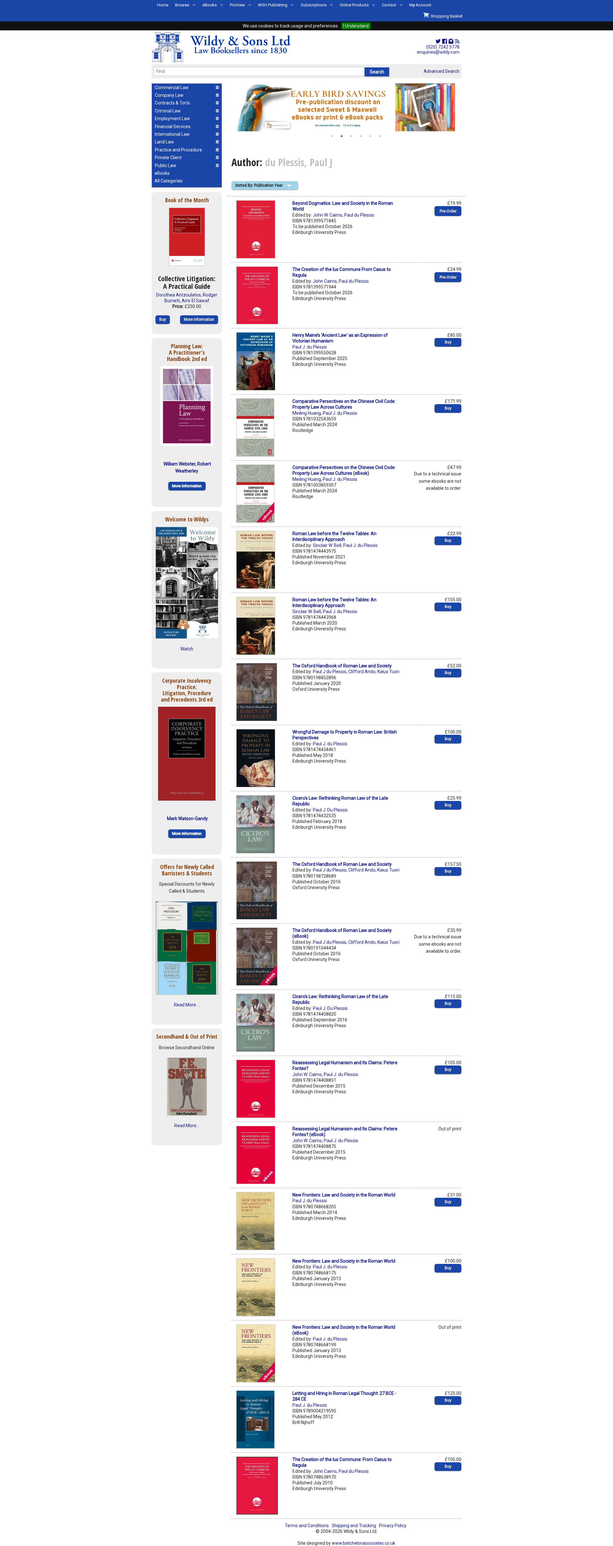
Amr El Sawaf (195, 300)
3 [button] (351, 136)
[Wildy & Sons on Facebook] (444, 41)
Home (162, 5)
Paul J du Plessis (329, 671)
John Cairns (325, 281)
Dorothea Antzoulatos (178, 294)
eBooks (209, 5)
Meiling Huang (306, 413)
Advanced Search (441, 71)
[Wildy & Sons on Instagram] (451, 41)
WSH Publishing (272, 5)
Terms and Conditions (307, 1525)
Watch (186, 648)
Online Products (354, 5)
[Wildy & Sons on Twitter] (438, 41)
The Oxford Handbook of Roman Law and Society (342, 665)
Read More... (186, 1125)
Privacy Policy (392, 1525)
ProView (237, 5)
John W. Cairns (327, 215)
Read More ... (187, 1004)
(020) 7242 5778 (442, 47)
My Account (420, 5)
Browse (182, 5)
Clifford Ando (361, 671)
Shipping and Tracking (354, 1525)
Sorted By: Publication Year (259, 185)
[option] (346, 107)
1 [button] (332, 136)
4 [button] (361, 136)
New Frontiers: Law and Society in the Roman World (343, 1194)
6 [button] (380, 136)
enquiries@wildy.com (438, 52)
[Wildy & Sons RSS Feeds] (457, 41)
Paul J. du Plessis (309, 347)
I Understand (356, 25)
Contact (389, 5)
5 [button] (370, 136)
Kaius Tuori (388, 671)
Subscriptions (314, 5)
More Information (199, 319)
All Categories (169, 180)
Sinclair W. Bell (327, 545)
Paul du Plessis (359, 215)
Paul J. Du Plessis (330, 809)
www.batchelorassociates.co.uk (363, 1543)
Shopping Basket (446, 16)
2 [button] (341, 136)
